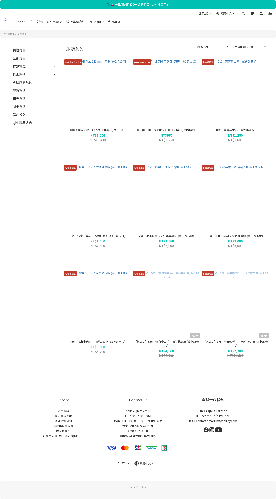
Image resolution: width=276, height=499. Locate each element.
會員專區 (114, 22)
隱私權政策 (63, 431)
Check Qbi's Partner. (212, 411)
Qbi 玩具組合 (22, 122)
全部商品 (9, 34)
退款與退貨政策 (63, 426)
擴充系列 (19, 98)
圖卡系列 (19, 106)
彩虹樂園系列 (22, 82)
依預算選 (19, 66)
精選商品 (19, 49)
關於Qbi (95, 22)
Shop (19, 22)
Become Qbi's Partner (214, 416)
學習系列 (19, 90)
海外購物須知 (63, 421)
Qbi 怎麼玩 (55, 22)
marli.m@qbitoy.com (222, 421)
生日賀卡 (37, 22)
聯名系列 (19, 114)
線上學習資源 (75, 22)
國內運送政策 (63, 416)
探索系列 (22, 34)
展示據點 (63, 411)
